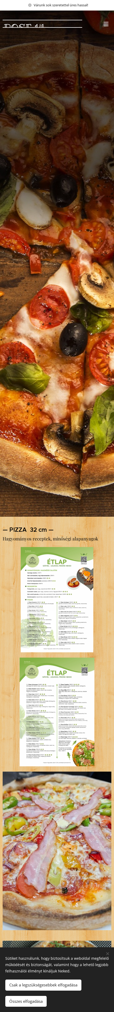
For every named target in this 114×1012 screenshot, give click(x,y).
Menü (106, 23)
